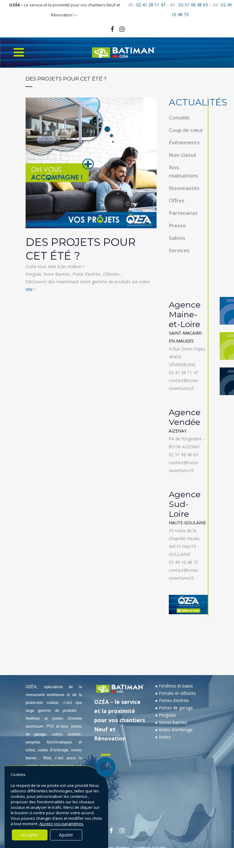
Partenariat (183, 212)
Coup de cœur (186, 129)
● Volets (163, 737)
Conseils (179, 117)
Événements (184, 142)
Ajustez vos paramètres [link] (61, 823)
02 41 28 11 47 (150, 5)
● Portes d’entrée (172, 700)
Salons (177, 237)
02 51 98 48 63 (193, 5)
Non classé (182, 154)
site (29, 289)
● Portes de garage (174, 708)
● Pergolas (165, 715)
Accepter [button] (29, 835)
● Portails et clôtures (175, 693)
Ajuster (66, 835)
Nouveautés (184, 187)
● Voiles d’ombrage (174, 730)
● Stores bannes (171, 722)
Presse (177, 225)
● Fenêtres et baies (174, 686)
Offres (176, 200)
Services (179, 250)
